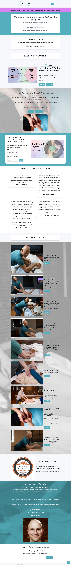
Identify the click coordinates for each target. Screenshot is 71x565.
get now (21, 160)
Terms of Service (19, 564)
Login (50, 3)
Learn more (49, 84)
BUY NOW (31, 111)
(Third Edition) (41, 504)
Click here (36, 46)
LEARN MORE (39, 111)
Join (53, 3)
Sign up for (36, 42)
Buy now (42, 84)
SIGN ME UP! (49, 557)
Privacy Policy (25, 564)
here (42, 501)
